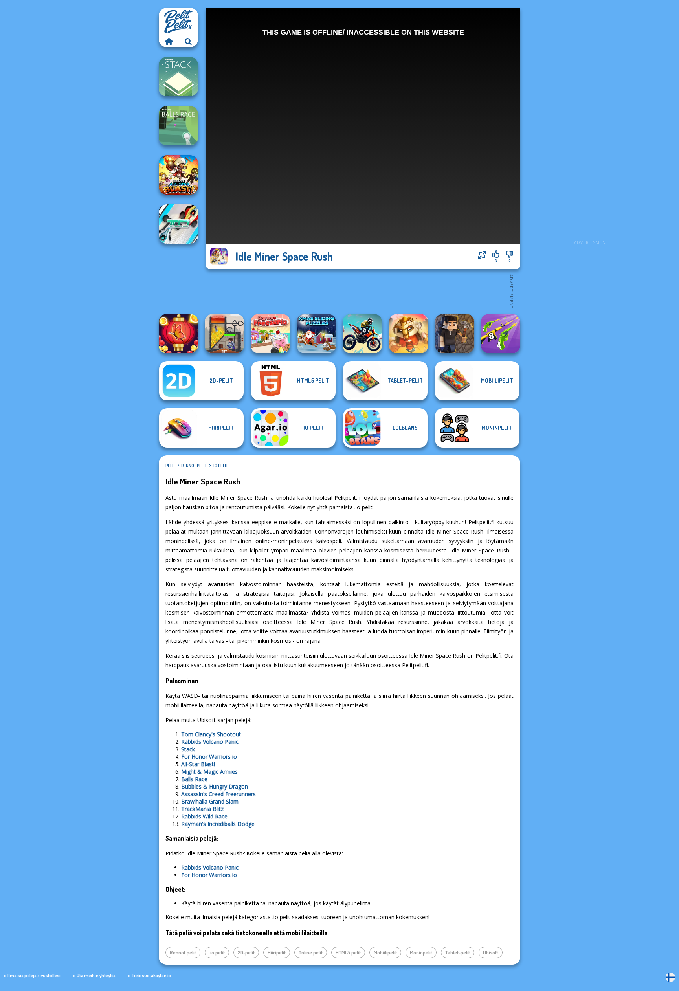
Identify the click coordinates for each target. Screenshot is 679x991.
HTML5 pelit (348, 952)
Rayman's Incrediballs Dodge (218, 824)
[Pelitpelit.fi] (168, 41)
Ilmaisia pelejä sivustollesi (34, 975)
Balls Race (194, 779)
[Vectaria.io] (454, 333)
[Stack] (178, 76)
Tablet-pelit (457, 952)
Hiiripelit (277, 952)
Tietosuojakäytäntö (151, 975)
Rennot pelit (194, 465)
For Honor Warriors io (209, 756)
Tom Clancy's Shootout (211, 734)
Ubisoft (490, 952)
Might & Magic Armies (209, 771)
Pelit (170, 465)
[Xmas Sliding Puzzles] (316, 333)
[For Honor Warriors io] (408, 333)
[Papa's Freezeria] (270, 333)
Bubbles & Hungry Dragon (214, 786)
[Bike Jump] (362, 333)
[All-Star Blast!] (178, 175)
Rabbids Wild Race (204, 816)
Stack (188, 749)
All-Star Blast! (198, 764)
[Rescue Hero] (224, 333)
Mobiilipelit (385, 952)
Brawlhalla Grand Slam (210, 801)
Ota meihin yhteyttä (96, 975)
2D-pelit (246, 952)
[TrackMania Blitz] (178, 224)
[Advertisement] (591, 126)
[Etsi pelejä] (188, 41)
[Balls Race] (178, 125)
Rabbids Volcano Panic (210, 741)
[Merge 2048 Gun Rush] (500, 333)
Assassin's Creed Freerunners (218, 794)
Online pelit (311, 952)
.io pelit (220, 465)
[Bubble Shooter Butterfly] (178, 333)
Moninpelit (421, 952)
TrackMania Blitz (202, 809)
